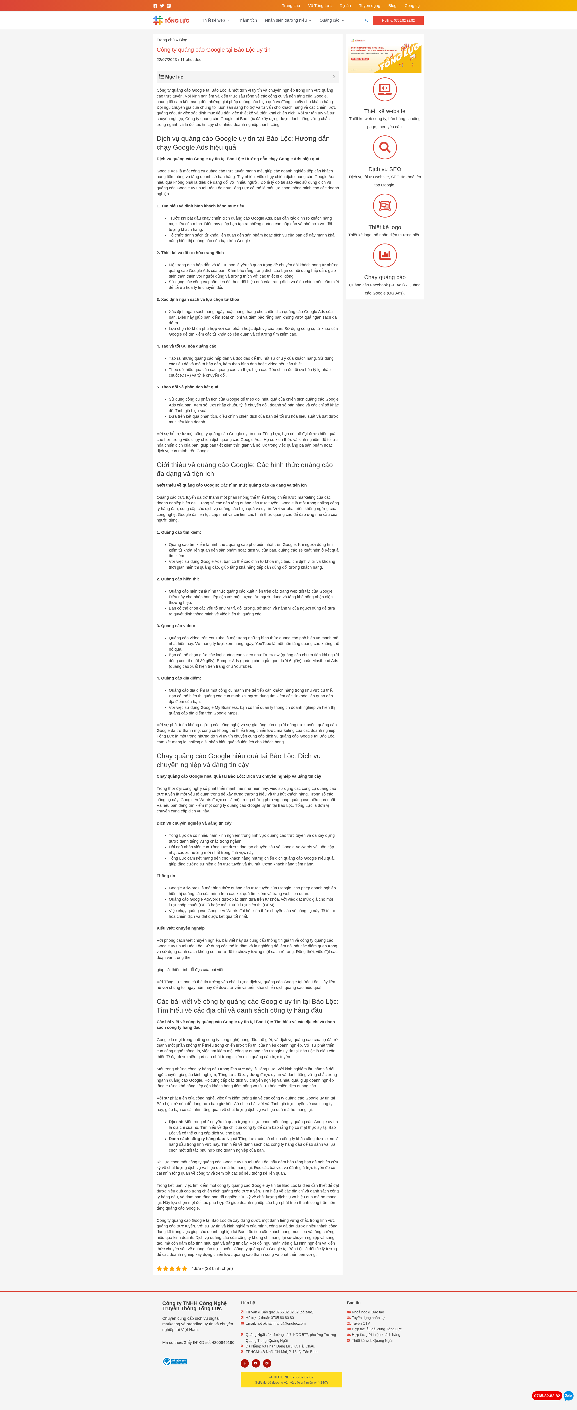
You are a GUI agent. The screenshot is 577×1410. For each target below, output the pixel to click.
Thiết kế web (213, 20)
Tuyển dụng (369, 5)
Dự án (345, 5)
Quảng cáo (329, 20)
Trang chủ (291, 5)
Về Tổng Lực (320, 5)
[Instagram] (169, 6)
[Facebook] (155, 6)
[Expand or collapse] (334, 77)
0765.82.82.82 (547, 1396)
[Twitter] (162, 6)
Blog (392, 5)
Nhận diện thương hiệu (286, 20)
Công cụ (412, 5)
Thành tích (247, 20)
